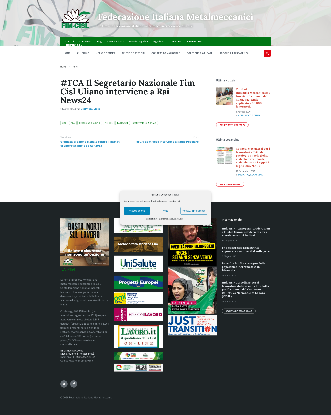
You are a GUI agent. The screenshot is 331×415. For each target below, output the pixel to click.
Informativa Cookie (71, 350)
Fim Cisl (109, 123)
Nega (165, 210)
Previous (65, 137)
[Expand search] (267, 53)
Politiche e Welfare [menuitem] (200, 53)
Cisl (64, 123)
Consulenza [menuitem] (85, 41)
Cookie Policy (151, 218)
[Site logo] (76, 30)
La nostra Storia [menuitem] (115, 41)
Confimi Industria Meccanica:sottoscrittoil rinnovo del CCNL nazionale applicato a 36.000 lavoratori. (253, 97)
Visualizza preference (193, 210)
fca (73, 123)
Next (196, 137)
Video (97, 108)
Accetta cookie (137, 210)
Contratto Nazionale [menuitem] (165, 53)
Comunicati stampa (249, 115)
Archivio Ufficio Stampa (232, 125)
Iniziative (243, 174)
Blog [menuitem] (99, 41)
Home (63, 66)
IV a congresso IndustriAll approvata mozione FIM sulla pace (246, 249)
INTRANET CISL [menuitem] (74, 44)
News (75, 66)
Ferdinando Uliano (89, 123)
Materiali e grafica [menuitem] (138, 41)
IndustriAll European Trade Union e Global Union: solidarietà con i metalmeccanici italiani (246, 232)
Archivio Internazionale (239, 311)
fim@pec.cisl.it (86, 357)
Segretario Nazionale (144, 123)
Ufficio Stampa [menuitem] (105, 53)
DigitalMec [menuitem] (158, 41)
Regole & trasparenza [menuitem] (234, 53)
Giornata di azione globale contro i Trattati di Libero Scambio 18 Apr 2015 (90, 144)
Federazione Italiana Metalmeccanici (175, 16)
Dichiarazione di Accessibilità (77, 353)
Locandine (256, 174)
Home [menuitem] (66, 53)
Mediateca (87, 108)
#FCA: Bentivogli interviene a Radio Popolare (167, 142)
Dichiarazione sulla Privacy (171, 218)
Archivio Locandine (230, 184)
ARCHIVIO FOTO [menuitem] (195, 41)
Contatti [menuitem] (70, 41)
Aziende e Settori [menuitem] (133, 53)
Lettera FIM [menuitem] (175, 41)
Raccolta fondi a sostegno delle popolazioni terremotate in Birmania (243, 267)
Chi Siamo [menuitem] (83, 53)
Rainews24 (122, 123)
